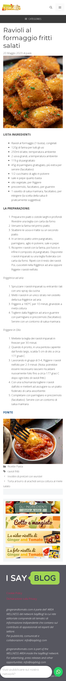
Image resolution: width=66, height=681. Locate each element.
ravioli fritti (13, 471)
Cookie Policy (14, 593)
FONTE (8, 412)
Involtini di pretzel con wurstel (25, 476)
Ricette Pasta (15, 466)
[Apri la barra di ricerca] (50, 7)
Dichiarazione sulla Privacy (21, 599)
